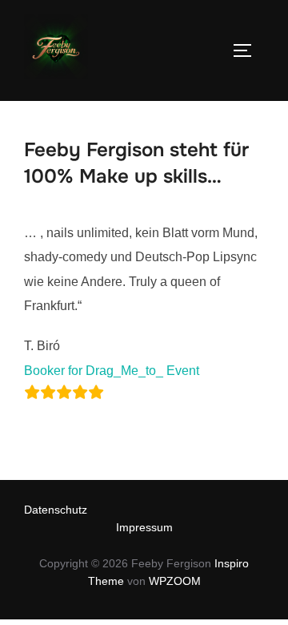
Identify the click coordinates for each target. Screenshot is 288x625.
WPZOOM (175, 581)
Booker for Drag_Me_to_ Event (111, 370)
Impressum (144, 527)
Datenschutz (55, 509)
